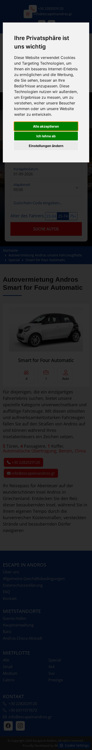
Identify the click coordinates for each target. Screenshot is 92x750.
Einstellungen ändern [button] (46, 146)
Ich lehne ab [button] (46, 136)
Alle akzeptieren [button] (46, 126)
